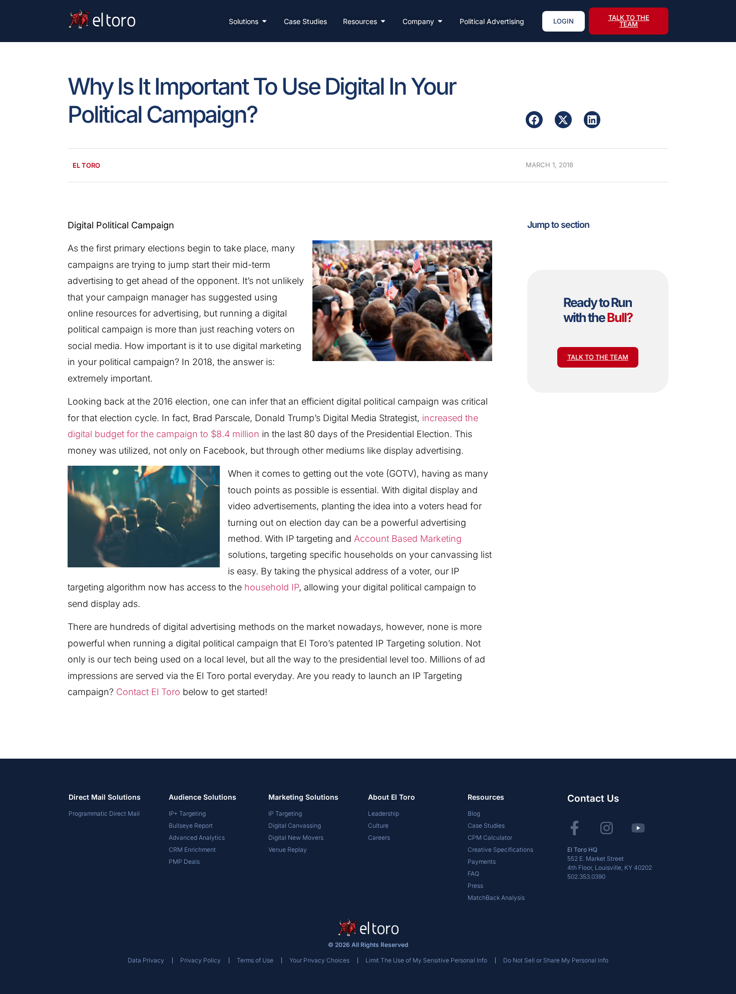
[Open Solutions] (264, 21)
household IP (271, 587)
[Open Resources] (383, 21)
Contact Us (593, 798)
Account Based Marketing (408, 538)
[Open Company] (440, 21)
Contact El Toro (148, 692)
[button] (534, 119)
